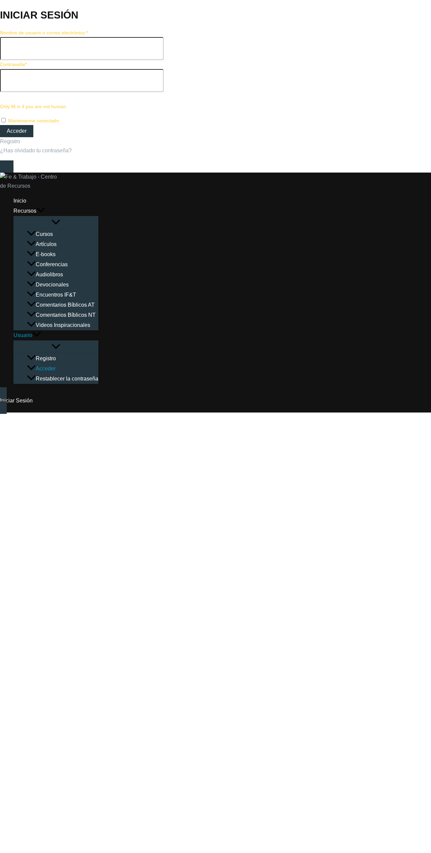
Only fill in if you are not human (33, 106)
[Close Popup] (6, 166)
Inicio (19, 201)
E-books (46, 254)
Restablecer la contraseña (67, 379)
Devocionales (52, 284)
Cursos (44, 234)
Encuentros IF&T (56, 295)
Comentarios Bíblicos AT (65, 305)
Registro (10, 141)
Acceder (46, 368)
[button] (40, 211)
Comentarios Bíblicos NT (66, 315)
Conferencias (52, 264)
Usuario (22, 335)
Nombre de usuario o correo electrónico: (44, 32)
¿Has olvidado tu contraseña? (36, 150)
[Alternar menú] (55, 222)
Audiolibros (49, 274)
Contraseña (13, 64)
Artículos (46, 244)
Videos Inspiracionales (63, 325)
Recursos (24, 211)
